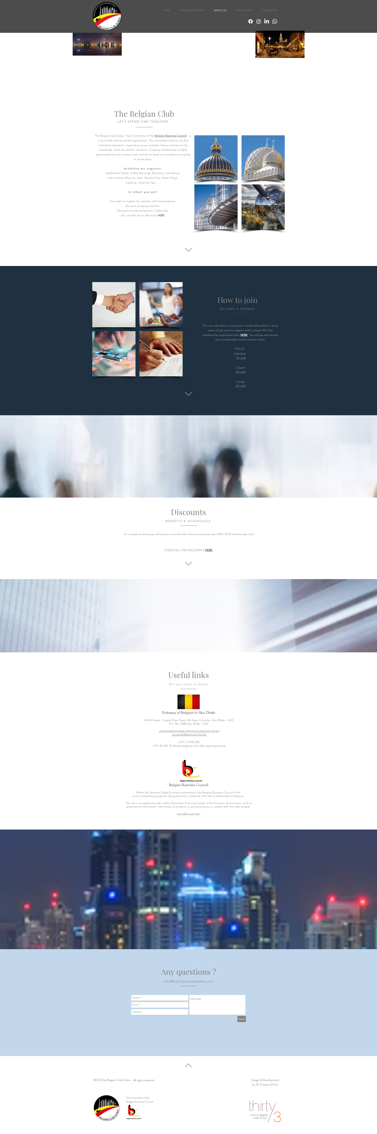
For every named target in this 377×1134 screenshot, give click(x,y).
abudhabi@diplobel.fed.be (189, 734)
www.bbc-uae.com (188, 813)
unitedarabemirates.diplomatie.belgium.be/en (189, 731)
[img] (216, 158)
